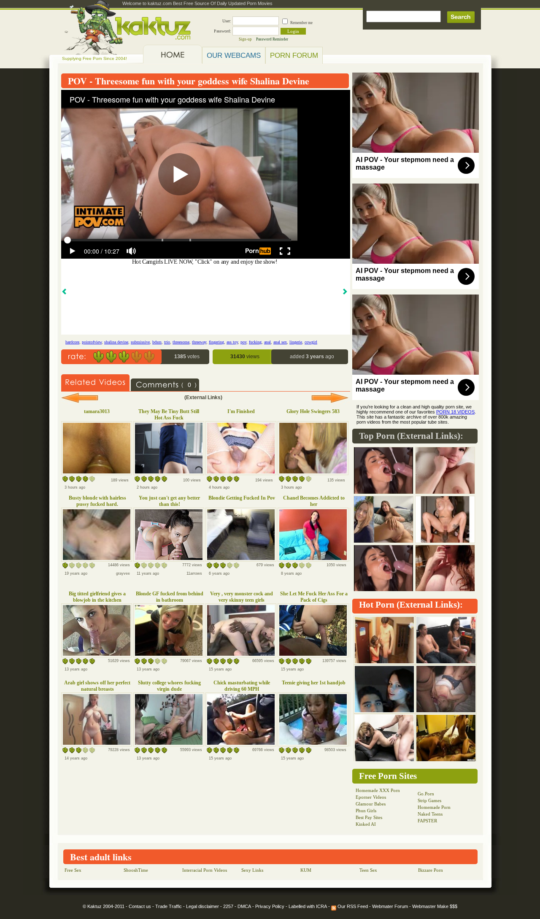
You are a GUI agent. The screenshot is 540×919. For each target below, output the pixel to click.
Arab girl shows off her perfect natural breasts (97, 686)
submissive (140, 342)
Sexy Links (252, 870)
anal (267, 342)
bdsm (157, 342)
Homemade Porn (434, 807)
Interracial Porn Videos (204, 870)
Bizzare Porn (430, 870)
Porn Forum (294, 55)
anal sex (280, 342)
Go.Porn (426, 793)
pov (243, 342)
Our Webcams (234, 55)
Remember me (301, 23)
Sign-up (245, 39)
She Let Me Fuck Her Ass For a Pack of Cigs (314, 597)
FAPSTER (427, 820)
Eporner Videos (371, 797)
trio (167, 342)
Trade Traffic (168, 906)
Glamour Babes (371, 803)
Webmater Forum (390, 906)
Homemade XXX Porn (378, 790)
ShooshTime (136, 870)
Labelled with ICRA (308, 906)
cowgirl (311, 342)
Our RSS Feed (352, 906)
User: (226, 21)
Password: (222, 31)
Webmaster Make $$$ (434, 906)
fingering (216, 342)
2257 (228, 906)
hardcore (72, 342)
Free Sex (73, 870)
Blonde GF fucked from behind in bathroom (169, 597)
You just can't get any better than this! (169, 501)
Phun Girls (366, 810)
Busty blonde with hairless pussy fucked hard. (97, 501)
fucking (255, 342)
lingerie (295, 342)
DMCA (244, 906)
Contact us (140, 906)
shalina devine (116, 342)
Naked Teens (430, 813)
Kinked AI (366, 824)
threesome (181, 342)
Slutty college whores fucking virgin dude (169, 686)
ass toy (232, 342)
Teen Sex (368, 870)
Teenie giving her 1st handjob (314, 683)
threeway (199, 342)
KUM (305, 870)
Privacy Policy (269, 906)
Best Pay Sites (369, 817)
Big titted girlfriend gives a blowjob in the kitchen (97, 597)
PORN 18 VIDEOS (455, 411)
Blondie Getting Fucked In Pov (241, 498)
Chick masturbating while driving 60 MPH (241, 686)
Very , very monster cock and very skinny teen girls (241, 597)
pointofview (92, 342)
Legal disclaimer (202, 906)
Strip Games (429, 800)
